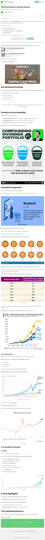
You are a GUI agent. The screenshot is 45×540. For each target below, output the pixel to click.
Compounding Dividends (8, 11)
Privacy (24, 531)
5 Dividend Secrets (7, 33)
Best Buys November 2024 (8, 28)
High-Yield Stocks (7, 120)
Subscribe (37, 1)
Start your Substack (19, 534)
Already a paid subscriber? (22, 524)
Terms (27, 531)
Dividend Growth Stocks (8, 118)
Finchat (14, 403)
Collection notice (32, 531)
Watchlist (3, 4)
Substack (16, 537)
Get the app (28, 534)
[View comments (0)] (7, 15)
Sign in (41, 1)
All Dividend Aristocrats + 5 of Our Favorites (13, 30)
